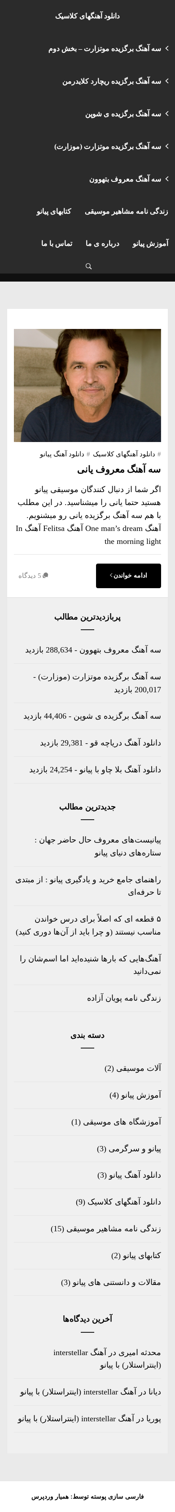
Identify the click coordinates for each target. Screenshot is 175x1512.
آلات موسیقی (138, 1068)
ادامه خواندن (130, 575)
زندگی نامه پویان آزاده (124, 998)
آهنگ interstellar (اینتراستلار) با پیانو (78, 1391)
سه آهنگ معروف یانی (119, 469)
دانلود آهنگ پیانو (62, 454)
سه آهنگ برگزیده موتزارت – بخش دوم (104, 48)
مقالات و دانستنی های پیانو (117, 1282)
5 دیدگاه (29, 575)
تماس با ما (56, 243)
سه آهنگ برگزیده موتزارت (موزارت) (107, 146)
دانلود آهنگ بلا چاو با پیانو (120, 769)
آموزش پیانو (150, 243)
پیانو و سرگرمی (135, 1148)
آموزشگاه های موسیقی (122, 1121)
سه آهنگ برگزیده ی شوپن (123, 114)
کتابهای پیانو (54, 211)
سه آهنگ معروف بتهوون (125, 179)
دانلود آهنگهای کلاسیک (87, 16)
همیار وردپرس (50, 1496)
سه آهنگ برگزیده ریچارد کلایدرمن (111, 81)
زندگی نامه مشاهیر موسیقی (126, 211)
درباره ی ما (102, 243)
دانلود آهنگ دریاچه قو (125, 742)
